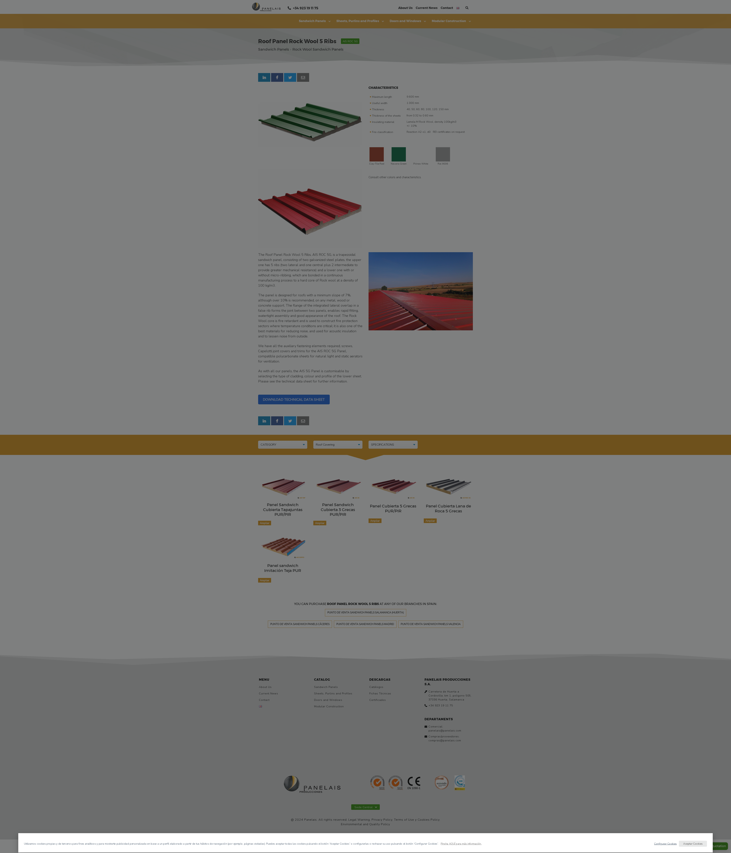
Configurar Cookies (665, 843)
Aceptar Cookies (693, 843)
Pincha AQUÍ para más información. (461, 843)
